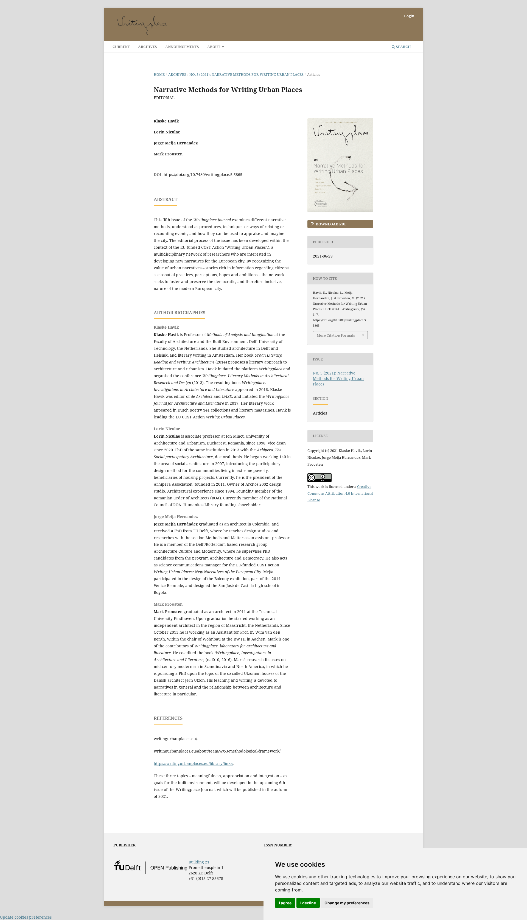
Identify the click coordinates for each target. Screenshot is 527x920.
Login (409, 15)
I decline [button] (308, 903)
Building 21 (199, 862)
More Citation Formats (336, 335)
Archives (147, 46)
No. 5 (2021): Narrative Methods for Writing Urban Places (246, 74)
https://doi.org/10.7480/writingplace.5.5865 (203, 174)
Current (121, 46)
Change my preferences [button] (346, 903)
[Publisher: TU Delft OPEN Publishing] (150, 872)
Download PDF (330, 224)
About (214, 46)
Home (159, 74)
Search (403, 46)
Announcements (182, 46)
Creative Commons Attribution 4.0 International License (340, 493)
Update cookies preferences (26, 917)
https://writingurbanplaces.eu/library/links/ (193, 763)
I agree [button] (285, 903)
